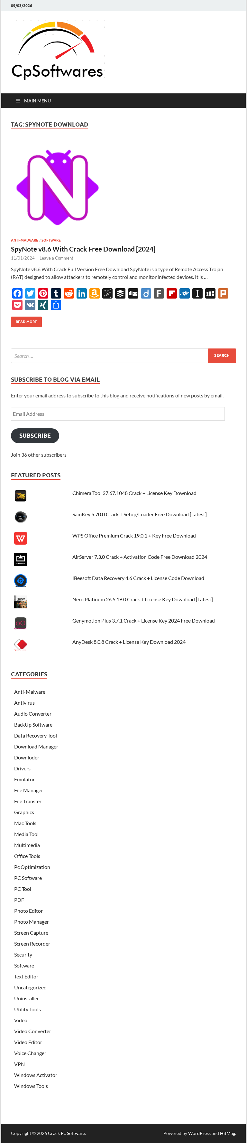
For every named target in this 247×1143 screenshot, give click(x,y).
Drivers (22, 768)
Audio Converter (32, 713)
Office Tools (27, 856)
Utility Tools (27, 1009)
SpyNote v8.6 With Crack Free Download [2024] (83, 249)
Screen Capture (31, 932)
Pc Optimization (32, 867)
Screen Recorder (32, 943)
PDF (19, 900)
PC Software (28, 878)
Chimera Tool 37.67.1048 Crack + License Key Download (134, 493)
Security (23, 954)
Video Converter (32, 1031)
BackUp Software (33, 724)
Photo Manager (31, 922)
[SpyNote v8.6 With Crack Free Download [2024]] (123, 190)
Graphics (24, 812)
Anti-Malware (24, 240)
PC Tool (22, 889)
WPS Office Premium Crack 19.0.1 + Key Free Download (134, 535)
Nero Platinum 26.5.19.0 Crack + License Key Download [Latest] (142, 599)
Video (20, 1020)
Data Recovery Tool (35, 735)
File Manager (28, 790)
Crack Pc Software (66, 1133)
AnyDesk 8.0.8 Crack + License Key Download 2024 (129, 642)
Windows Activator (35, 1075)
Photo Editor (28, 911)
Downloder (26, 757)
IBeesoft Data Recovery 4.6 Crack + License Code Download (138, 578)
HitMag (227, 1133)
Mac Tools (25, 823)
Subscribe (35, 435)
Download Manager (36, 746)
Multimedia (27, 845)
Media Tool (26, 834)
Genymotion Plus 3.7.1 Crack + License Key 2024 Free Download (143, 620)
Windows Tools (31, 1086)
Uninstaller (26, 998)
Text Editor (26, 976)
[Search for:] (123, 355)
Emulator (24, 779)
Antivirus (24, 703)
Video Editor (28, 1042)
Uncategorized (30, 987)
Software (51, 240)
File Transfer (27, 801)
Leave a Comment (56, 258)
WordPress (199, 1133)
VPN (19, 1064)
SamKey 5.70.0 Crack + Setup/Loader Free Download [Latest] (139, 514)
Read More (24, 320)
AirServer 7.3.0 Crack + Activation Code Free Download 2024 (139, 557)
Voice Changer (30, 1053)
